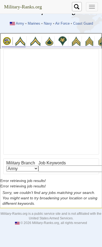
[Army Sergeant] (89, 40)
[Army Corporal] (76, 40)
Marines (34, 23)
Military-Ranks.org (23, 6)
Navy (48, 23)
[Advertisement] (51, 101)
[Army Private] (20, 40)
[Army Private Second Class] (35, 40)
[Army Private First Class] (49, 40)
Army (20, 23)
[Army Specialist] (62, 40)
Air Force (62, 23)
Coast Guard (83, 23)
